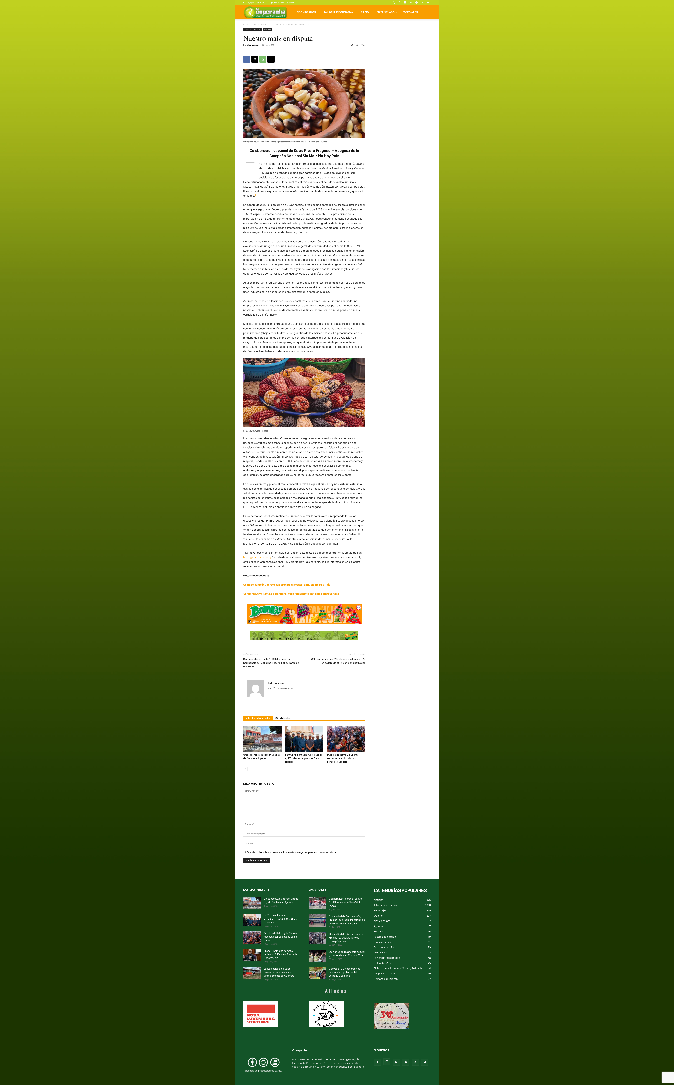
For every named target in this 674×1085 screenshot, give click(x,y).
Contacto (291, 2)
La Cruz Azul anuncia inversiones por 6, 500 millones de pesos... (281, 919)
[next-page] (251, 769)
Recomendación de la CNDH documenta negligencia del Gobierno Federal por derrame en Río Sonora (271, 663)
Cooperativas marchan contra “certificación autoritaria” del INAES (345, 902)
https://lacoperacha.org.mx (280, 688)
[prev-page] (245, 769)
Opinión (278, 24)
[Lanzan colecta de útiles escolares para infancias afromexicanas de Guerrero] (252, 973)
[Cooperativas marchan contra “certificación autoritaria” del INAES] (317, 903)
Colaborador (253, 45)
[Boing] (304, 614)
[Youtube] (428, 2)
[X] (422, 2)
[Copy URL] (271, 59)
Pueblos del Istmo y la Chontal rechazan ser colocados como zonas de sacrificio (343, 758)
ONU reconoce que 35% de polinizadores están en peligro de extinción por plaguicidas (338, 661)
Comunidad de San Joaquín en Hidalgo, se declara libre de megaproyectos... (346, 937)
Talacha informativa (338, 12)
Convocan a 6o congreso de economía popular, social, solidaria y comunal (344, 972)
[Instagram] (405, 2)
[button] (394, 2)
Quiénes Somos (277, 2)
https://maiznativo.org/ (257, 557)
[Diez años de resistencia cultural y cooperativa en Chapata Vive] (317, 956)
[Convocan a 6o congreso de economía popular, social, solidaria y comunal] (317, 973)
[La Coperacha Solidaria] (304, 636)
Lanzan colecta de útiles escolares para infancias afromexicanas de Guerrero (279, 972)
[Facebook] (399, 2)
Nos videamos (306, 12)
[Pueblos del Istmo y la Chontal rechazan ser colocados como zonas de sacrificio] (346, 739)
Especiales (410, 12)
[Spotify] (416, 2)
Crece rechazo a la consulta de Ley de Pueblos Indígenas (281, 900)
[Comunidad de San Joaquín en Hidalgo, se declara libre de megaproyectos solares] (317, 938)
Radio (365, 12)
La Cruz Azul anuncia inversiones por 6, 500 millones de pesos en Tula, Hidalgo (304, 758)
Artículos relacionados (258, 718)
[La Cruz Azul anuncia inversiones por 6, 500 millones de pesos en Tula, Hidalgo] (304, 739)
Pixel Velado (386, 12)
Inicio (245, 24)
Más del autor (282, 718)
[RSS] (410, 2)
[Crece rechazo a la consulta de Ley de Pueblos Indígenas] (262, 739)
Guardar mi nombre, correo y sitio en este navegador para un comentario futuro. (293, 852)
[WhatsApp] (262, 59)
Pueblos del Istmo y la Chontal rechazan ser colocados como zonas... (280, 936)
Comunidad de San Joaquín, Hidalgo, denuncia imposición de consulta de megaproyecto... (347, 919)
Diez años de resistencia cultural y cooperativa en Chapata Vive (347, 953)
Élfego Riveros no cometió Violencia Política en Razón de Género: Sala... (280, 954)
